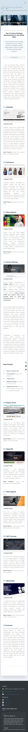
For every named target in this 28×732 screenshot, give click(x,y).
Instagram (7, 700)
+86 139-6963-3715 (10, 691)
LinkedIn (7, 702)
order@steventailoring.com (12, 694)
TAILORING (12, 7)
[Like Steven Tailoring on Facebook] (25, 369)
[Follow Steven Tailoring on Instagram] (25, 362)
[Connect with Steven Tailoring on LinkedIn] (25, 366)
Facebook (7, 705)
